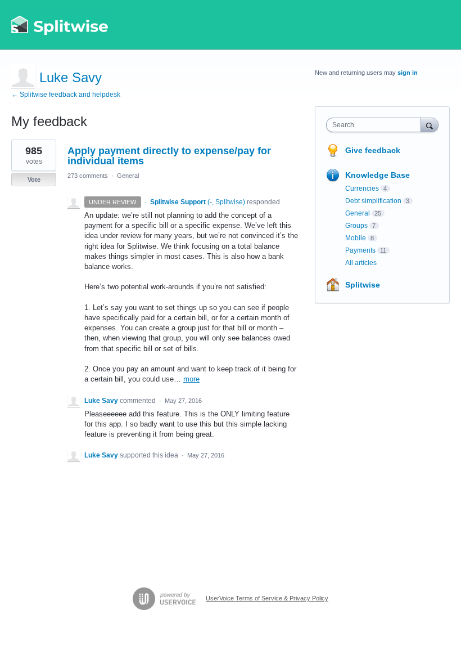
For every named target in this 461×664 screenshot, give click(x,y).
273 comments (87, 175)
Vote (34, 179)
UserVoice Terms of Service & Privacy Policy (267, 598)
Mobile (355, 238)
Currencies (362, 188)
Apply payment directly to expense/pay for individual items (169, 156)
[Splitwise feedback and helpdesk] (60, 24)
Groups (356, 226)
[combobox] (376, 125)
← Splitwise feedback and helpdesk (65, 94)
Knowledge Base (377, 175)
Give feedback (372, 150)
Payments (360, 250)
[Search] (430, 125)
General (128, 175)
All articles (361, 263)
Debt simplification (373, 201)
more (191, 379)
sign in (407, 72)
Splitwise (362, 284)
